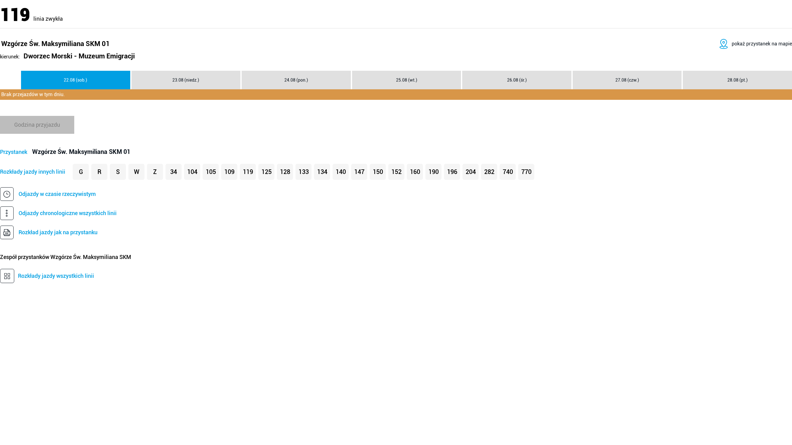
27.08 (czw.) (627, 80)
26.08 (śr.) (517, 80)
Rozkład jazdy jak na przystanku (58, 232)
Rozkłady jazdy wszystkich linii (56, 276)
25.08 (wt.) (406, 80)
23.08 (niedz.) (185, 80)
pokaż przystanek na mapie (762, 44)
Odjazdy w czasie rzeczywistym (57, 194)
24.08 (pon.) (296, 80)
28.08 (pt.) (737, 80)
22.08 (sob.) (75, 80)
